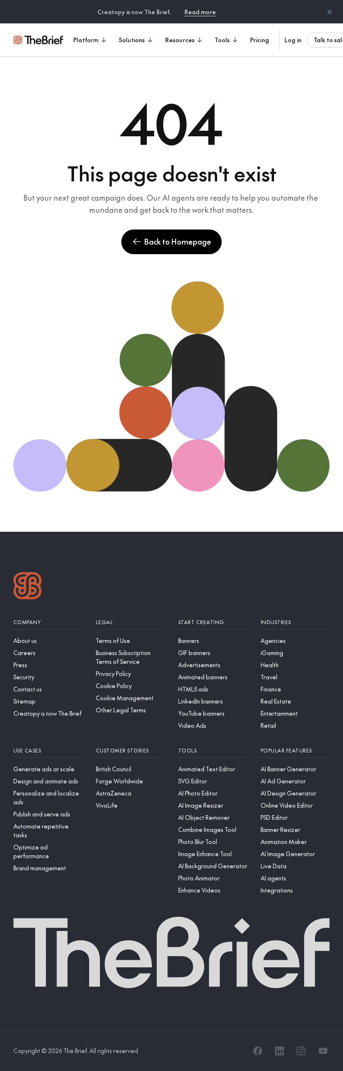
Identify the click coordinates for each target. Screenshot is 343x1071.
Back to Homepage (177, 241)
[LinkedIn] (279, 1051)
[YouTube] (323, 1051)
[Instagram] (301, 1051)
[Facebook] (257, 1051)
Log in (293, 40)
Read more (200, 12)
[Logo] (27, 587)
